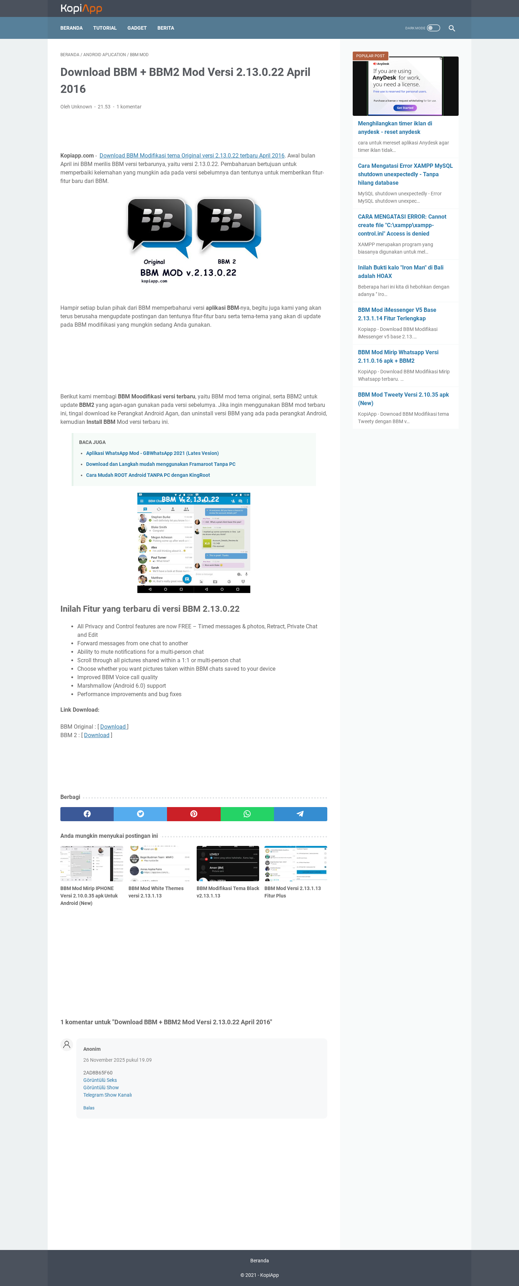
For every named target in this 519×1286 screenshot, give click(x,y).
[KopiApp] (85, 8)
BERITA (165, 28)
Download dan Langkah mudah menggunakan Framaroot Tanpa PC (160, 464)
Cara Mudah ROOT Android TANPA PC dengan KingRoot (148, 475)
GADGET (137, 28)
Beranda (71, 28)
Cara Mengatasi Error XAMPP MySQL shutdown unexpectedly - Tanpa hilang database (405, 174)
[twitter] (140, 814)
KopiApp (269, 1275)
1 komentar (129, 106)
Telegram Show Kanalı (107, 1095)
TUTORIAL (105, 28)
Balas (89, 1107)
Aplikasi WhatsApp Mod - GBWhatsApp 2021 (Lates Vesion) (152, 453)
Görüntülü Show (101, 1087)
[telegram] (300, 814)
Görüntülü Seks (100, 1080)
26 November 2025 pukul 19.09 (117, 1060)
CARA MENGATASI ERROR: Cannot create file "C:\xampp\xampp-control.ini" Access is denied (402, 225)
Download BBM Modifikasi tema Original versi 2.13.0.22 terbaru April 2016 (192, 155)
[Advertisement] (193, 130)
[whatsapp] (247, 814)
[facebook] (87, 814)
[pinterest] (193, 814)
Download (113, 726)
